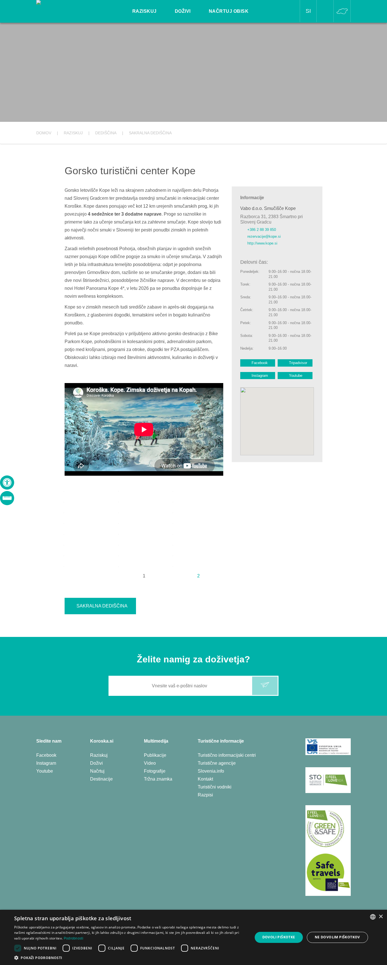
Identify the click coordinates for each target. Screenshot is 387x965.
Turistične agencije (217, 763)
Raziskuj (99, 755)
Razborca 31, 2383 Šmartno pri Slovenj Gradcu (271, 219)
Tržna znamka (158, 779)
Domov (43, 133)
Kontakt (205, 779)
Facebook (260, 363)
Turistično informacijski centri (227, 755)
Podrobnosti (73, 938)
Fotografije (154, 771)
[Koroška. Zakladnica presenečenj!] (67, 7)
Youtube (295, 375)
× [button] (381, 917)
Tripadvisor (298, 363)
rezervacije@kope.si (264, 236)
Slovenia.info (211, 771)
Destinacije (101, 779)
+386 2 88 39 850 (261, 230)
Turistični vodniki (214, 787)
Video (150, 763)
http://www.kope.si (262, 243)
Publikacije (155, 755)
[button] (129, 958)
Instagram (260, 375)
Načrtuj (97, 771)
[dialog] (193, 937)
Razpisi (205, 794)
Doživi (96, 763)
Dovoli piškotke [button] (278, 937)
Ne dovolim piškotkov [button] (337, 937)
